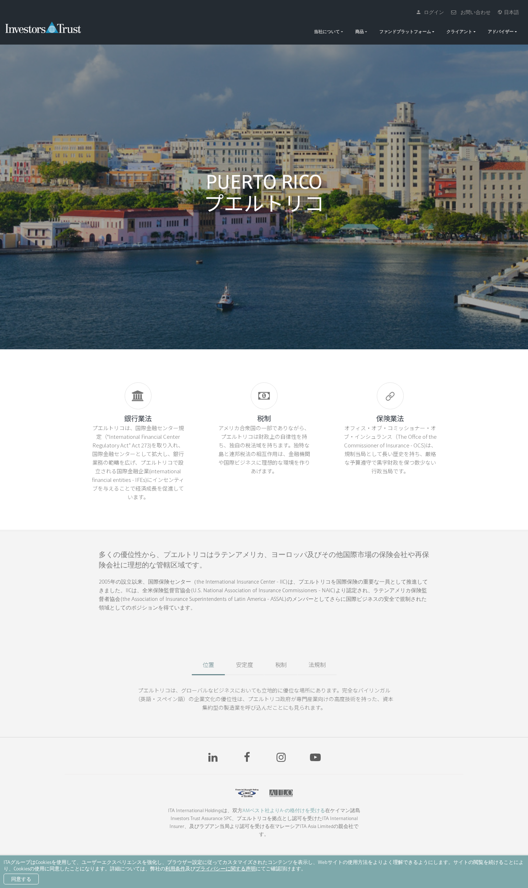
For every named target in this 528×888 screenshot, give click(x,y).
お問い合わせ (474, 12)
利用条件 (175, 868)
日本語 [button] (510, 12)
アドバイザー (501, 31)
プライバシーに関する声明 (225, 868)
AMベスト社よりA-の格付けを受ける (283, 810)
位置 (208, 664)
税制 (281, 664)
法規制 (317, 664)
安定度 (244, 664)
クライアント (459, 31)
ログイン (432, 12)
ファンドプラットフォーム (405, 31)
